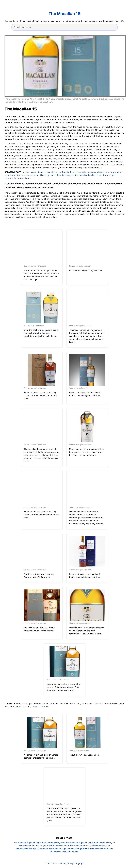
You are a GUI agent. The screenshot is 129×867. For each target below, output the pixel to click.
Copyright (79, 863)
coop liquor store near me (17, 175)
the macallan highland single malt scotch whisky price (40, 842)
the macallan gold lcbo (102, 848)
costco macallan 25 (81, 175)
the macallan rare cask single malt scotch (90, 845)
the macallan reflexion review (64, 851)
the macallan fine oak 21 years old (32, 848)
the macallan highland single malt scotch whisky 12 (90, 842)
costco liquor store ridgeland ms (106, 172)
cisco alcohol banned (35, 172)
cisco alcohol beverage (102, 175)
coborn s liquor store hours (17, 178)
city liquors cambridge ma (78, 172)
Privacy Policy (66, 863)
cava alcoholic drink (55, 172)
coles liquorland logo (61, 175)
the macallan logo (57, 848)
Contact (55, 863)
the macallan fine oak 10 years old (35, 845)
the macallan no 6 (61, 845)
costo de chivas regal (40, 175)
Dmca (48, 863)
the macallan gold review (79, 848)
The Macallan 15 (64, 13)
